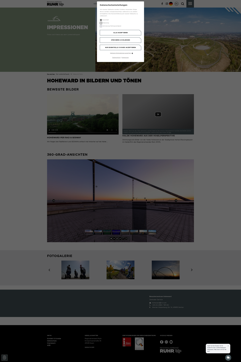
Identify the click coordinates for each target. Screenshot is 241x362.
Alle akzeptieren (120, 32)
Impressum (125, 57)
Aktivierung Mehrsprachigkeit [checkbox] (112, 26)
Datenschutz (116, 57)
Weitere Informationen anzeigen (120, 53)
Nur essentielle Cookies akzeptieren (120, 47)
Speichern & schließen (120, 40)
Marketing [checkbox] (106, 23)
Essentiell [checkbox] (106, 20)
